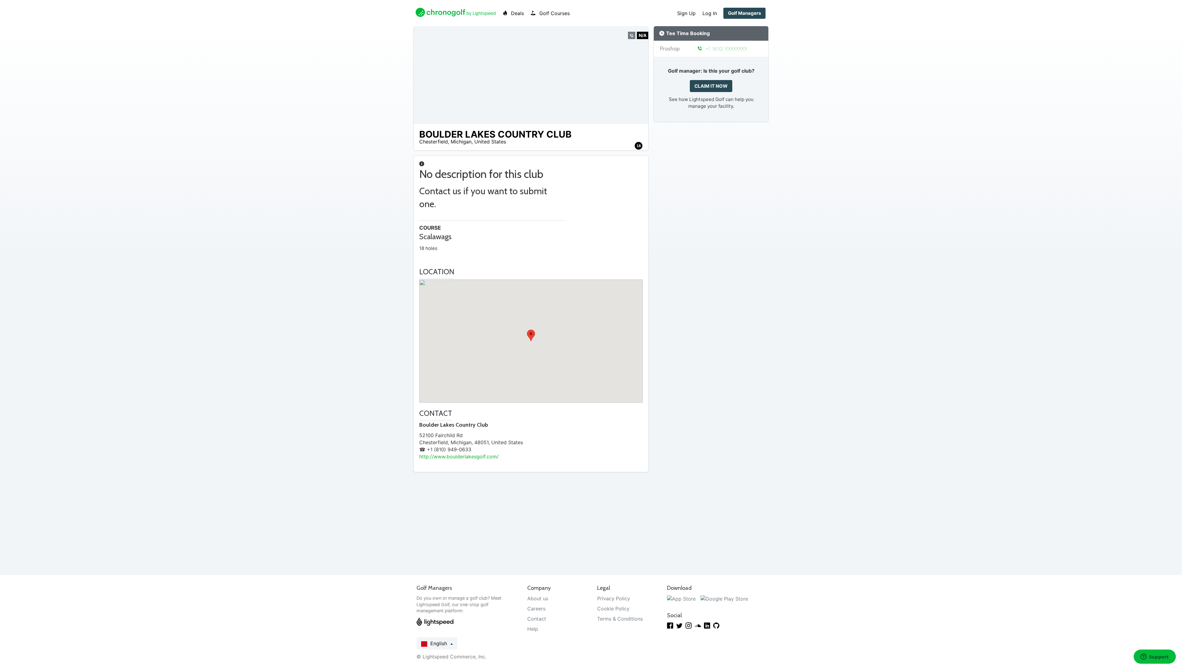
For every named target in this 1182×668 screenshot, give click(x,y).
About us (537, 598)
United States (490, 142)
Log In (709, 13)
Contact (536, 619)
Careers (536, 609)
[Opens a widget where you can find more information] (1154, 657)
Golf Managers (744, 13)
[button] (531, 335)
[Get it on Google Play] (724, 598)
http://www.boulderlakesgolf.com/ (459, 456)
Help (532, 629)
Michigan (461, 142)
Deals (516, 13)
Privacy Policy (613, 598)
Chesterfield (433, 142)
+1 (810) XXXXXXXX (725, 49)
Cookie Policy (613, 609)
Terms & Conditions (620, 619)
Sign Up (686, 13)
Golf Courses (554, 13)
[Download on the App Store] (681, 598)
